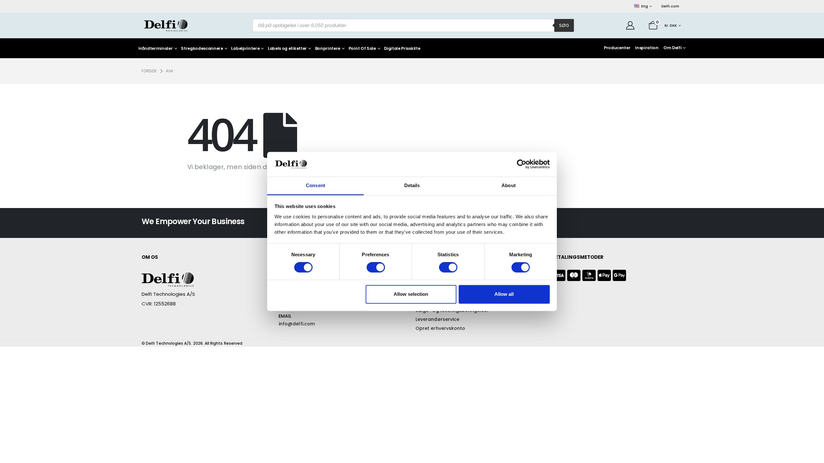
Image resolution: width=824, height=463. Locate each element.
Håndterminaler (155, 49)
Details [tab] (412, 185)
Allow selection (411, 294)
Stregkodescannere (202, 49)
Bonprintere (327, 49)
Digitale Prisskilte (402, 49)
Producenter (617, 47)
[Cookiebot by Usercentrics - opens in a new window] (521, 164)
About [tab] (508, 185)
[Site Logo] (166, 25)
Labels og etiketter (287, 49)
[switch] (376, 267)
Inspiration (646, 47)
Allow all (504, 294)
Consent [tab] (315, 185)
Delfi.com (670, 6)
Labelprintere (245, 49)
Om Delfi (672, 47)
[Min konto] (630, 25)
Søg (564, 25)
